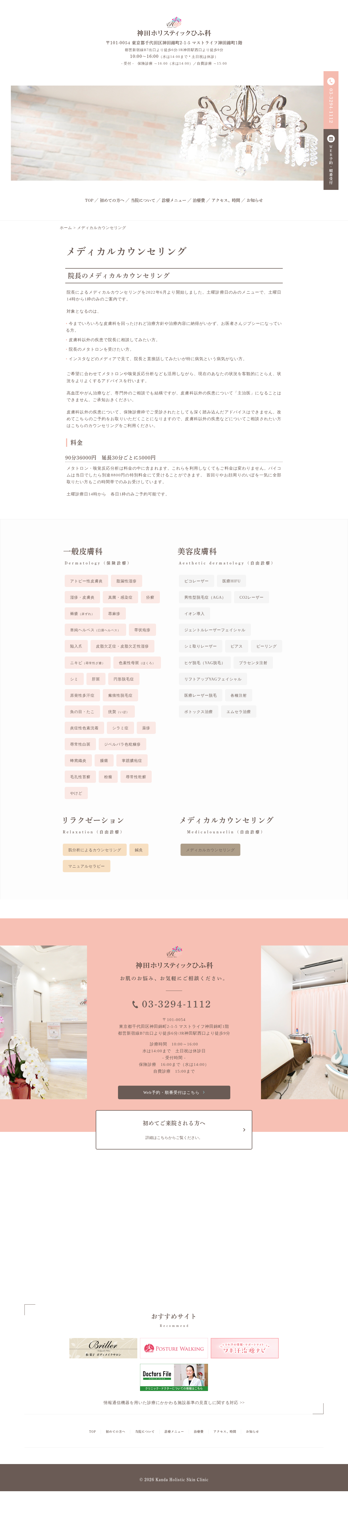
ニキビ (87, 663)
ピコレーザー (196, 581)
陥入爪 (76, 646)
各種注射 (239, 695)
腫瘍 (104, 761)
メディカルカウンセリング (210, 850)
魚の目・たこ (82, 712)
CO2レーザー (252, 597)
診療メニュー (174, 200)
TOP (89, 200)
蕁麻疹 (114, 614)
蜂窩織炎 (78, 761)
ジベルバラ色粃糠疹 (122, 744)
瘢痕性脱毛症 (120, 695)
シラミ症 (120, 728)
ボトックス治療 (198, 712)
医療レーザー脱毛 (200, 695)
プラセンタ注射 (253, 663)
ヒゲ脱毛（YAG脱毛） (204, 663)
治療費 (199, 200)
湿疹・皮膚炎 (82, 597)
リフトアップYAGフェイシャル (213, 679)
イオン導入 (194, 614)
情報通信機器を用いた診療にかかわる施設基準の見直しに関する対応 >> (174, 1402)
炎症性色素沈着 (84, 728)
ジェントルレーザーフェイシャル (215, 630)
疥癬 (150, 597)
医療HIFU (231, 581)
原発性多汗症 (82, 695)
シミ (74, 679)
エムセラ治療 (238, 712)
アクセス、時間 (226, 200)
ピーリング (266, 646)
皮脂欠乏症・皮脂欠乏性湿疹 (122, 646)
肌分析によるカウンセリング (94, 850)
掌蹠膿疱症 (132, 761)
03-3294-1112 (177, 1004)
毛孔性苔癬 (80, 777)
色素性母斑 (137, 663)
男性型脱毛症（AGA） (205, 597)
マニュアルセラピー (86, 866)
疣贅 (118, 712)
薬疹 (146, 728)
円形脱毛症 (124, 679)
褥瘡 (82, 614)
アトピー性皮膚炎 (86, 581)
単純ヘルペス (95, 630)
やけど (76, 793)
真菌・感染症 (120, 597)
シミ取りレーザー (200, 646)
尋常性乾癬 (136, 777)
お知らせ (255, 200)
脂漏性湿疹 (126, 581)
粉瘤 (108, 777)
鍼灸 (139, 850)
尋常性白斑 (80, 744)
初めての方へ (112, 200)
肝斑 (96, 679)
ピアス (237, 646)
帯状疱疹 (142, 630)
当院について (143, 200)
